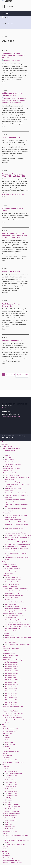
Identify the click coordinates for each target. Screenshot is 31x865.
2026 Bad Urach (9, 769)
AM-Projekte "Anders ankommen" (13, 717)
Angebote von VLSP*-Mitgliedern (11, 468)
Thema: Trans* (8, 824)
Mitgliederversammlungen (10, 831)
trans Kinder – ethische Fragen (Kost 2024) (16, 533)
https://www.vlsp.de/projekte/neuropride (13, 194)
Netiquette (6, 853)
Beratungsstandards (10, 450)
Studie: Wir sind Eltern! (10, 604)
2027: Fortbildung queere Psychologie (13, 660)
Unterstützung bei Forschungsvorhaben (13, 762)
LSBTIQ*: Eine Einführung (9, 564)
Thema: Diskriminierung (11, 815)
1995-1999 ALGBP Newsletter (12, 806)
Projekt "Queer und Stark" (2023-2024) (13, 713)
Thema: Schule (8, 822)
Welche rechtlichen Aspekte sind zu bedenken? (17, 620)
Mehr (3, 82)
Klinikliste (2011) (9, 829)
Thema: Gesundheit (10, 818)
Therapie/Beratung (8, 858)
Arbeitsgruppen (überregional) (11, 751)
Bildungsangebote (6, 657)
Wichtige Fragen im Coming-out (13, 577)
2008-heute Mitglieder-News (12, 811)
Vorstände (5, 847)
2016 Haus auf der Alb (10, 786)
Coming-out (6, 575)
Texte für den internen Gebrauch (11, 813)
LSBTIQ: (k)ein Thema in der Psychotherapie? (16, 548)
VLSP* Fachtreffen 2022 (11, 675)
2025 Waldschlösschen (11, 771)
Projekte (4, 709)
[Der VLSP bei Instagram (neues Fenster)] (3, 422)
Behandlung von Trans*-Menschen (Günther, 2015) (18, 544)
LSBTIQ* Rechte (7, 651)
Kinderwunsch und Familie (10, 586)
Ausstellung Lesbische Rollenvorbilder (13, 706)
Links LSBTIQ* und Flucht (11, 655)
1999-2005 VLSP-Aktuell (11, 809)
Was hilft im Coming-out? (11, 582)
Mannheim (7, 737)
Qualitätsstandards (7, 437)
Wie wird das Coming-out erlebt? (13, 580)
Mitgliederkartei (6, 855)
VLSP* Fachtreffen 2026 (11, 666)
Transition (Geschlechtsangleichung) (12, 613)
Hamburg (7, 735)
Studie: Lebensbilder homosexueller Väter (15, 608)
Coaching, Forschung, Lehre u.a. (11, 860)
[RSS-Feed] (8, 422)
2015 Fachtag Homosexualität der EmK (15, 844)
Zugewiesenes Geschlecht (11, 566)
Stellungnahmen (7, 755)
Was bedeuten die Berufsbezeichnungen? (15, 508)
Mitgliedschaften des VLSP (10, 760)
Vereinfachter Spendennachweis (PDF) (11, 416)
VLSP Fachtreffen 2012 (11, 697)
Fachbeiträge (6, 513)
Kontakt (4, 407)
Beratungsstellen (7, 471)
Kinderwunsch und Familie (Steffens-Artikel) (16, 588)
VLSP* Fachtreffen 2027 (11, 664)
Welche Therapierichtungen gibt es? (14, 482)
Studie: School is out (10, 600)
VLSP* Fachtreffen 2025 (11, 669)
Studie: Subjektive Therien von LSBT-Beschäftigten (18, 637)
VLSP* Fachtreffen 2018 (11, 684)
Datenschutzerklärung (8, 436)
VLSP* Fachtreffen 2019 (11, 682)
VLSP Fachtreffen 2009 (11, 704)
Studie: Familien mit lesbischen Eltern (14, 602)
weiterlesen (5, 162)
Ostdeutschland (9, 742)
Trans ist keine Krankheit (11, 531)
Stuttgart (7, 746)
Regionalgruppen (7, 733)
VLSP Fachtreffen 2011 (11, 700)
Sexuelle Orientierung (10, 571)
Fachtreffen (6, 766)
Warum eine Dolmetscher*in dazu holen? (15, 493)
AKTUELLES (5, 444)
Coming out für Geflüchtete (12, 584)
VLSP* (3, 724)
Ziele (4, 726)
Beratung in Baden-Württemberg (11, 448)
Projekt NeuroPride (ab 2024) (10, 711)
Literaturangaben (9, 511)
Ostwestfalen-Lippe (10, 744)
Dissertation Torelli (10, 826)
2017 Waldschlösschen (11, 784)
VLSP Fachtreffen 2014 (11, 693)
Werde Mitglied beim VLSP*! (10, 729)
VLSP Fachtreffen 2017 (11, 686)
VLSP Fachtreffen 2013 (11, 695)
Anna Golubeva (8, 453)
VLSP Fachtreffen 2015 (11, 691)
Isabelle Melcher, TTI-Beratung (13, 464)
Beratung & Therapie (7, 446)
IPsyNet (5, 849)
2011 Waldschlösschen (11, 795)
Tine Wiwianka (8, 466)
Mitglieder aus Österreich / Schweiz (12, 862)
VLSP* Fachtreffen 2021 (11, 677)
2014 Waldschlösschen (11, 791)
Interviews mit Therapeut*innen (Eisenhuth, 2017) (18, 535)
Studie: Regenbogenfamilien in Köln (14, 595)
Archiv (3, 764)
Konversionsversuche (10, 551)
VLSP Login (10, 6)
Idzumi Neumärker (9, 462)
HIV (4, 646)
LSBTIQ (4, 562)
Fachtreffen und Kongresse (10, 662)
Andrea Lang (8, 455)
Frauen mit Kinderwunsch (11, 597)
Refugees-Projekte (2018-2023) (11, 715)
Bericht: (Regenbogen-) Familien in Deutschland (17, 591)
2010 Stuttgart (8, 798)
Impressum (20, 436)
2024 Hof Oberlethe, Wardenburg (13, 773)
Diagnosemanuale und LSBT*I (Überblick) (15, 546)
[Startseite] (7, 1)
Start (3, 442)
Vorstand (5, 753)
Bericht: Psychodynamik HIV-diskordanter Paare (17, 644)
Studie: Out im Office (10, 635)
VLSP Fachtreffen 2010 (11, 702)
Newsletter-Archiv (8, 802)
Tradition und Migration (9, 653)
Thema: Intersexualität (11, 820)
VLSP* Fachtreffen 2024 (11, 671)
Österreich (7, 749)
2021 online (7, 778)
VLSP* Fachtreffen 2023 (11, 673)
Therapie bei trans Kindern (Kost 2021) (15, 528)
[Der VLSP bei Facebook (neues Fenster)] (5, 422)
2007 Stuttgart (8, 800)
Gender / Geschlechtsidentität (12, 568)
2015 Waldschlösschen (11, 789)
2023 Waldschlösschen (11, 775)
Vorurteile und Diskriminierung (11, 649)
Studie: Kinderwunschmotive (12, 593)
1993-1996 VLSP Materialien (12, 804)
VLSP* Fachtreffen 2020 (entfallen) (14, 680)
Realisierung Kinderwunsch (12, 606)
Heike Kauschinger (9, 459)
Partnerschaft (6, 640)
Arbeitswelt (6, 633)
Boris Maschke (8, 457)
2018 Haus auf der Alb (10, 782)
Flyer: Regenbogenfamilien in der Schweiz (15, 611)
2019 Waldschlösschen (11, 780)
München (7, 740)
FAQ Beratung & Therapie (9, 473)
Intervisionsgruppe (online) (10, 731)
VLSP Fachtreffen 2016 (11, 689)
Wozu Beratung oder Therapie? (13, 475)
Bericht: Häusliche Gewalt (11, 642)
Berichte (5, 833)
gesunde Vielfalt (9, 573)
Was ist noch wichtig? (10, 631)
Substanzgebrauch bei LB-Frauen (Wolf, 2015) (17, 542)
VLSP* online (5, 851)
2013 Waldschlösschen (11, 793)
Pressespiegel (6, 758)
